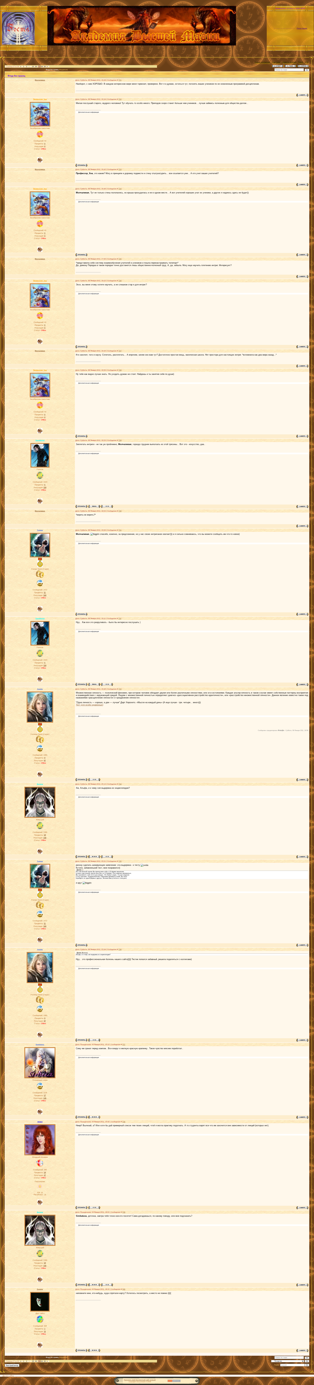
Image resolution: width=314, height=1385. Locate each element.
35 (33, 66)
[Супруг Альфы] (40, 577)
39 (45, 66)
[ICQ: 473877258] (94, 779)
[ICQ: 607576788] (94, 1207)
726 (120, 281)
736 (120, 949)
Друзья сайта (8, 1376)
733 (120, 689)
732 (119, 618)
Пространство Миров (13, 70)
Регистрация (302, 28)
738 (123, 1122)
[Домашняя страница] (94, 856)
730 (120, 511)
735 (120, 861)
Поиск (300, 62)
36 (36, 66)
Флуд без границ (52, 70)
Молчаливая (40, 80)
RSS (290, 48)
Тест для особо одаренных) (89, 705)
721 (120, 80)
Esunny (40, 1289)
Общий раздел (28, 70)
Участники (276, 62)
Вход (24, 48)
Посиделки (40, 70)
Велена (40, 784)
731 (120, 530)
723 (120, 169)
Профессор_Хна (40, 99)
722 (120, 99)
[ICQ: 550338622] (107, 856)
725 (120, 259)
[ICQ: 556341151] (107, 506)
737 (123, 1044)
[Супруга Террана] (40, 743)
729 (120, 440)
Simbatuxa (40, 1044)
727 (120, 351)
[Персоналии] (40, 1189)
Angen (40, 1122)
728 (120, 370)
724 (120, 189)
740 (123, 1289)
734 (120, 784)
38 (42, 66)
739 (123, 1212)
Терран (40, 530)
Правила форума (289, 62)
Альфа (40, 689)
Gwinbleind (39, 440)
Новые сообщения (262, 62)
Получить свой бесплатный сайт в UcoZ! (140, 1380)
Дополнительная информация (88, 112)
